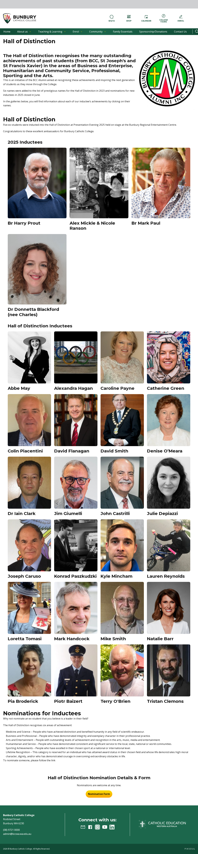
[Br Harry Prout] (37, 183)
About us (22, 31)
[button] (19, 18)
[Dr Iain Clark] (29, 483)
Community (96, 31)
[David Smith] (122, 420)
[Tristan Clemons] (168, 670)
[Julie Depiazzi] (168, 483)
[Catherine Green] (168, 357)
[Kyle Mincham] (122, 545)
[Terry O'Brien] (122, 670)
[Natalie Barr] (168, 608)
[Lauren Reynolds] (168, 545)
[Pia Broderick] (29, 670)
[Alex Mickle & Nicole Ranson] (99, 183)
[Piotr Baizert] (75, 670)
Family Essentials (122, 31)
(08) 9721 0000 (11, 830)
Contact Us (180, 31)
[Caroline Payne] (122, 357)
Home (6, 31)
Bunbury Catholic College (21, 848)
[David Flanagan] (75, 420)
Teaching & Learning (50, 31)
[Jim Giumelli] (75, 483)
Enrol (76, 31)
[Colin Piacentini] (29, 420)
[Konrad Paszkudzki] (75, 545)
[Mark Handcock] (75, 608)
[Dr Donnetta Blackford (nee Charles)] (37, 269)
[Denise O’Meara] (168, 420)
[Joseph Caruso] (29, 545)
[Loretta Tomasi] (29, 608)
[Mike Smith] (122, 608)
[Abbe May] (29, 357)
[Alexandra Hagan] (75, 357)
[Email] (82, 827)
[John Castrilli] (122, 483)
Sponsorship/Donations (153, 31)
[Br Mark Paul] (160, 183)
